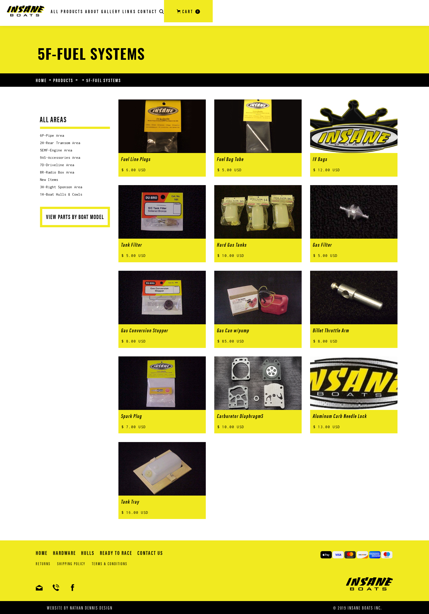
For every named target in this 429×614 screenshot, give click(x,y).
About (92, 11)
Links (129, 11)
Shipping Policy (71, 563)
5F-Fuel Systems (103, 80)
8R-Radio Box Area (57, 172)
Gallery (111, 11)
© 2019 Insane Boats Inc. (357, 607)
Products (63, 80)
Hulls (88, 552)
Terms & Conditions (109, 563)
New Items (49, 180)
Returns (43, 563)
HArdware (64, 552)
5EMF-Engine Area (56, 150)
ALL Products (67, 11)
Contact (147, 11)
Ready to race (116, 552)
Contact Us (150, 552)
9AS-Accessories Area (60, 157)
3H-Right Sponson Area (61, 187)
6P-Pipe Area (52, 135)
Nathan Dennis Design (91, 607)
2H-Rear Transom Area (60, 143)
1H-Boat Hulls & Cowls (61, 194)
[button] (188, 11)
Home (41, 80)
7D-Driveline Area (57, 165)
